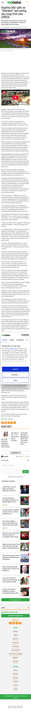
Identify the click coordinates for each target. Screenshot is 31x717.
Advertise (15, 646)
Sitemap (15, 661)
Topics (15, 635)
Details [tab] (12, 340)
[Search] (27, 2)
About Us (15, 639)
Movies (10, 419)
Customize (14, 374)
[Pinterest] (20, 623)
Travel (16, 685)
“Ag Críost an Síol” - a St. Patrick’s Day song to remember (15, 436)
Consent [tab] (4, 340)
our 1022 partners (12, 348)
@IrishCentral (16, 27)
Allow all (15, 369)
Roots (15, 689)
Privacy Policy (15, 650)
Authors (15, 631)
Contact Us (15, 642)
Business (15, 674)
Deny (15, 380)
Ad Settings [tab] (20, 340)
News (15, 670)
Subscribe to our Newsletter (15, 616)
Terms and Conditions (15, 654)
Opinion (15, 677)
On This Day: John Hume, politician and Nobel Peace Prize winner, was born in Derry (24, 438)
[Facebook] (10, 623)
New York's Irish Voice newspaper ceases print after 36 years (5, 443)
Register (15, 657)
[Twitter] (13, 623)
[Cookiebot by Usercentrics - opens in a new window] (22, 335)
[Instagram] (17, 623)
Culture (15, 681)
